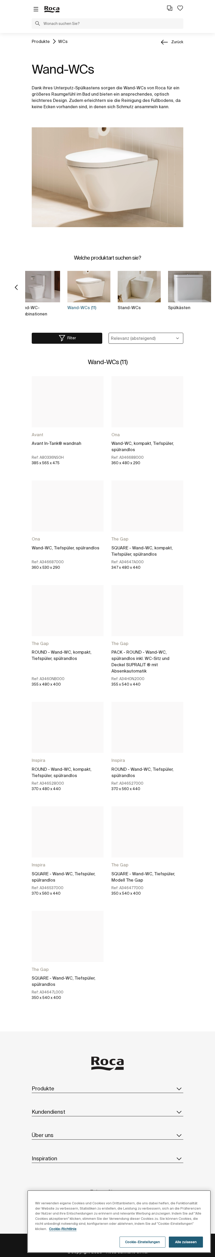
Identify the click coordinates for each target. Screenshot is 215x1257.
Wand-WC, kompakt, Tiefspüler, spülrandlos (142, 446)
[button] (37, 24)
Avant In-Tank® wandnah (56, 443)
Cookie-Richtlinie (63, 1229)
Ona (115, 434)
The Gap (119, 539)
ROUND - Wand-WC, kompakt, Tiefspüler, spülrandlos (62, 655)
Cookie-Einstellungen (142, 1242)
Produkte (41, 41)
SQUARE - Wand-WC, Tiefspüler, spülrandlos (63, 876)
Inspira (38, 760)
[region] (119, 1221)
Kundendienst (48, 1112)
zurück (177, 42)
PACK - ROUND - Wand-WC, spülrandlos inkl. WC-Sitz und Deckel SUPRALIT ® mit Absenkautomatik (140, 661)
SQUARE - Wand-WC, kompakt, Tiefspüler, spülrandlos (142, 550)
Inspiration (44, 1158)
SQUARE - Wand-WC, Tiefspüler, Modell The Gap (143, 876)
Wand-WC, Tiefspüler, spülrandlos (65, 547)
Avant (37, 434)
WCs (63, 41)
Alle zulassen (186, 1242)
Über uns (42, 1135)
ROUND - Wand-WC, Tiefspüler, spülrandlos (142, 772)
